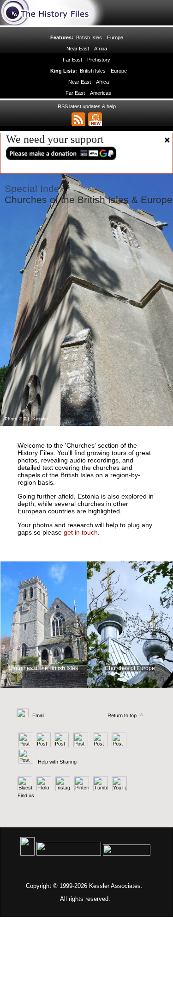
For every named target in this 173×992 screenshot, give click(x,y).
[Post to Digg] (60, 745)
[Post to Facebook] (80, 745)
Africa (100, 48)
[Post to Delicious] (43, 745)
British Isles (89, 37)
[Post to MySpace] (99, 745)
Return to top (122, 715)
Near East (77, 48)
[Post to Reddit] (118, 745)
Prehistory (98, 59)
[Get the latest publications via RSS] (78, 119)
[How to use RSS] (95, 119)
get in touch (81, 532)
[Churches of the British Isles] (44, 689)
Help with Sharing (57, 761)
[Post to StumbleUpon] (25, 761)
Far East (72, 59)
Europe (115, 37)
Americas (100, 93)
